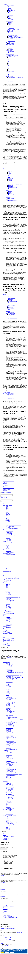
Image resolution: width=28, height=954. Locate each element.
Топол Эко (8, 828)
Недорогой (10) (9, 814)
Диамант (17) (9, 712)
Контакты (5, 839)
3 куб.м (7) (8, 689)
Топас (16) (8, 673)
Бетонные (8, 704)
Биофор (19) (8, 705)
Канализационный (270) (11, 722)
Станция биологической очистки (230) (14, 677)
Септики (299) (6, 662)
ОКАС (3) (8, 738)
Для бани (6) (8, 790)
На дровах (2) (9, 794)
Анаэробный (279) (10, 700)
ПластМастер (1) (9, 798)
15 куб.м (8, 685)
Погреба (5, 912)
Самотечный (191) (10, 744)
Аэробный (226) (9, 703)
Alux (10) (8, 816)
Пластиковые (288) (10, 741)
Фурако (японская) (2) (10, 808)
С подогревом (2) (9, 802)
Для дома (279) (9, 665)
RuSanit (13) (8, 699)
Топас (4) (8, 779)
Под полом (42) (9, 771)
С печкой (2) (8, 801)
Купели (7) (5, 781)
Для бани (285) (9, 669)
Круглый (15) (9, 765)
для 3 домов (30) (9, 715)
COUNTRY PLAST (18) (11, 698)
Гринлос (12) (8, 757)
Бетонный (8, 754)
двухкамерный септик (11, 711)
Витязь (7, 756)
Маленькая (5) (9, 792)
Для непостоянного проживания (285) (14, 672)
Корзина (2, 493)
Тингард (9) (8, 777)
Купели (4, 914)
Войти (2, 945)
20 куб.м (8, 688)
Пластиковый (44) (10, 770)
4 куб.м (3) (8, 690)
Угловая (7, 805)
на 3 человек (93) (9, 676)
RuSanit (7, 818)
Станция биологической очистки (10, 917)
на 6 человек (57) (9, 730)
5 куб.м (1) (8, 691)
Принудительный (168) (11, 742)
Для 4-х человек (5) (10, 789)
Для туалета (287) (9, 721)
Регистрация (6, 945)
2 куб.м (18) (8, 686)
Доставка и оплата (7, 838)
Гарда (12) (8, 709)
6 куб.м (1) (8, 692)
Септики (5, 911)
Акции (4, 835)
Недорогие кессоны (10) (11, 822)
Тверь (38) (8, 663)
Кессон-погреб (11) (7, 809)
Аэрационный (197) (10, 702)
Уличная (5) (8, 807)
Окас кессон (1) (9, 823)
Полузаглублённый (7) (11, 772)
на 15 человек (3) (9, 682)
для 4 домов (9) (9, 716)
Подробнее (3, 875)
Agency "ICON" (20, 932)
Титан (7, 804)
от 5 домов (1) (9, 739)
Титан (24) (8, 745)
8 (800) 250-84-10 (4, 497)
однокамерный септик (11, 737)
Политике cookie (4, 951)
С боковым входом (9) (10, 775)
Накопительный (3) (10, 735)
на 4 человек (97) (9, 729)
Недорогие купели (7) (10, 795)
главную (9, 657)
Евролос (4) (8, 821)
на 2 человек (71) (9, 728)
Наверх (2, 943)
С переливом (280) (10, 743)
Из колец (8, 763)
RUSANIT (8, 812)
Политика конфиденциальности (8, 928)
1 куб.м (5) (8, 683)
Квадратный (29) (9, 764)
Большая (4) (8, 783)
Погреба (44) (6, 750)
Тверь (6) (8, 825)
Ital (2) (7, 782)
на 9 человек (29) (9, 733)
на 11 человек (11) (10, 725)
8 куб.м (7, 695)
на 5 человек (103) (10, 679)
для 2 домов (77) (9, 713)
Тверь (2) (8, 776)
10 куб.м (8, 684)
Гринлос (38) (8, 710)
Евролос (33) (8, 667)
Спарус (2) (8, 803)
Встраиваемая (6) (9, 785)
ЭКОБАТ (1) (8, 829)
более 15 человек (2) (10, 706)
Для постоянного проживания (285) (14, 675)
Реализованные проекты (8, 836)
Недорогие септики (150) (11, 678)
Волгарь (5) (8, 708)
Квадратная (8, 791)
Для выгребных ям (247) (11, 717)
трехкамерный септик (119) (12, 746)
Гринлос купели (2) (10, 787)
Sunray (7, 820)
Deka (7, 817)
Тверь (7, 811)
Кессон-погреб (6, 915)
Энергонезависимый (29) (11, 749)
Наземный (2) (9, 768)
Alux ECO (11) (9, 697)
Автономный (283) (10, 670)
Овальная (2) (8, 796)
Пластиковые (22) (10, 824)
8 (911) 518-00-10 (4, 498)
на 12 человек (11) (10, 726)
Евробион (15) (9, 666)
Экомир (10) (8, 748)
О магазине (5, 833)
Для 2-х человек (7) (10, 788)
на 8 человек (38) (9, 732)
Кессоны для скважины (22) (9, 815)
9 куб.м (7, 696)
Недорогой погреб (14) (11, 769)
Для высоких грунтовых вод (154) (13, 680)
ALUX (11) (8, 810)
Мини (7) (8, 766)
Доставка (5, 907)
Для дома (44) (9, 761)
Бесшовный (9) (9, 752)
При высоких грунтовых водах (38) (14, 774)
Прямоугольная (9, 800)
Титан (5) (8, 778)
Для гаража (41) (9, 758)
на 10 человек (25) (10, 724)
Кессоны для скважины (8, 916)
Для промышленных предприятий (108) (14, 719)
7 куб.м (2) (8, 693)
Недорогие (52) (9, 736)
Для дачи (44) (9, 759)
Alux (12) (8, 751)
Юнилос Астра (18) (10, 671)
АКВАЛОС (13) (9, 664)
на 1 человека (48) (10, 723)
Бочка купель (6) (9, 784)
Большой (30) (9, 755)
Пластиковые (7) (9, 797)
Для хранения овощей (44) (11, 762)
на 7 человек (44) (9, 731)
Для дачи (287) (9, 718)
